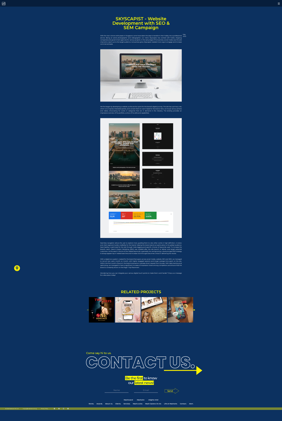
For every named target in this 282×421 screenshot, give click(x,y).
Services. (127, 404)
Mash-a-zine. (138, 404)
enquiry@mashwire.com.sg (30, 408)
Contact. (183, 404)
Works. (91, 404)
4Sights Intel (153, 400)
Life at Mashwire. (170, 404)
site (167, 106)
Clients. (118, 404)
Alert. (191, 404)
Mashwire (140, 400)
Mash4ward (128, 400)
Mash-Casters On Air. (153, 404)
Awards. (99, 404)
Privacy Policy (44, 408)
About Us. (109, 404)
